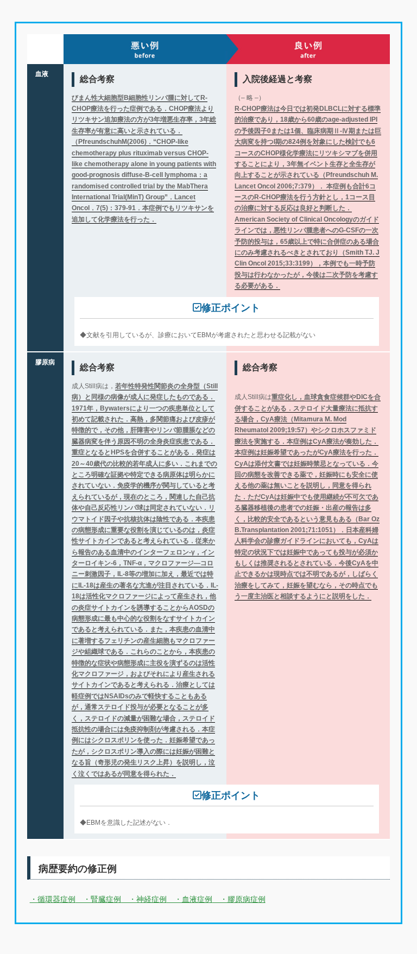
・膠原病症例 (239, 899)
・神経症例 (144, 899)
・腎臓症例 (98, 899)
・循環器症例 (52, 899)
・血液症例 (189, 899)
